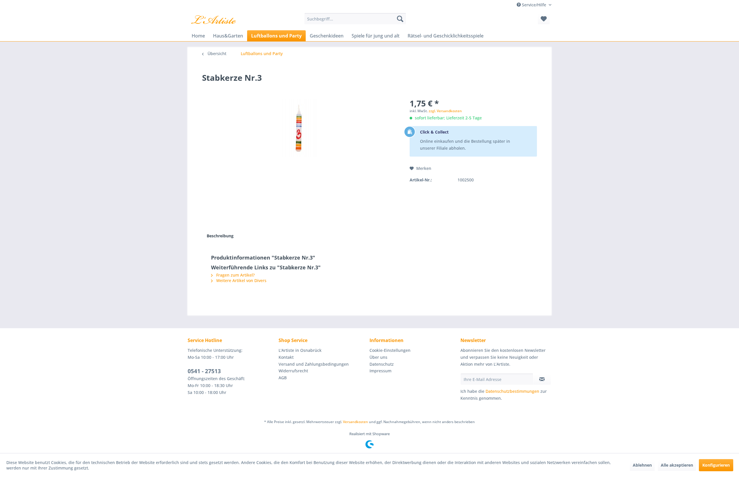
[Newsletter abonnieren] (542, 379)
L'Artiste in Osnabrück (300, 350)
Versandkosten (355, 421)
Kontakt (286, 357)
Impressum (380, 370)
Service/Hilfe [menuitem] (534, 4)
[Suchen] (400, 19)
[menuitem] (355, 19)
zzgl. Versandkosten (445, 110)
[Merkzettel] (544, 19)
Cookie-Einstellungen (390, 350)
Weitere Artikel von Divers (240, 280)
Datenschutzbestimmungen (512, 391)
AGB (283, 377)
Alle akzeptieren (677, 465)
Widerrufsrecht (293, 370)
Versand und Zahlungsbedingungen (314, 364)
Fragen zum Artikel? (235, 275)
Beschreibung (220, 235)
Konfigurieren (716, 465)
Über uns (378, 357)
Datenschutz (382, 364)
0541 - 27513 (204, 371)
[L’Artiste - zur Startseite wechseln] (213, 20)
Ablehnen (642, 465)
